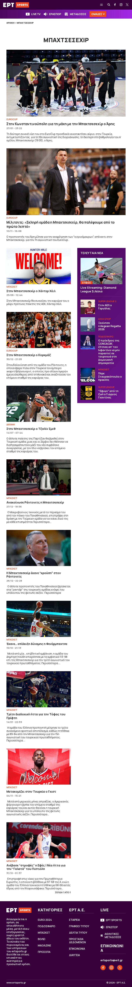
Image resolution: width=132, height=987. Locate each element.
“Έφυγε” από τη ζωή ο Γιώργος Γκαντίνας (108, 394)
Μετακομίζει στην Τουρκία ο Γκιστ (31, 791)
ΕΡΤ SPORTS (114, 920)
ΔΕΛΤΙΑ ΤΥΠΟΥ (78, 932)
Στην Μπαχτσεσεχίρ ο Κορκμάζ (28, 355)
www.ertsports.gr (16, 983)
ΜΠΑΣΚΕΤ (11, 286)
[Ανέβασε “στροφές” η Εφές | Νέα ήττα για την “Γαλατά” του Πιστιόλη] (38, 840)
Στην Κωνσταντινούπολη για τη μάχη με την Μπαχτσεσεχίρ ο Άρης (60, 124)
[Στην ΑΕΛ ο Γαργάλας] (87, 307)
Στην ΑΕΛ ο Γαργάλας (105, 306)
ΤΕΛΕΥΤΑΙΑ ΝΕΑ (91, 253)
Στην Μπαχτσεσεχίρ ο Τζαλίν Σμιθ (31, 429)
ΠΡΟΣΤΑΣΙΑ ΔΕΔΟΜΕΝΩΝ (77, 940)
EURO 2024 (45, 920)
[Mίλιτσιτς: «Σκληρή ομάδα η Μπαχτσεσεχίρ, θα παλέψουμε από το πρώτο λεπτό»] (66, 181)
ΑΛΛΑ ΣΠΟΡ (104, 318)
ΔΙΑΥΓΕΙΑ (74, 955)
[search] (109, 4)
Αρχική (10, 22)
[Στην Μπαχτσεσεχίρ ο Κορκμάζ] (38, 330)
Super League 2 (107, 301)
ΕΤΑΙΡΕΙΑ (74, 920)
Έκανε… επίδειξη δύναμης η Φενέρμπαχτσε (36, 644)
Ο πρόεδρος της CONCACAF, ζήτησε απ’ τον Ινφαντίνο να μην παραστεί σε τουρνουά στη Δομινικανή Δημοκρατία (109, 352)
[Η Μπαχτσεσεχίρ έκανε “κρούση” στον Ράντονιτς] (38, 548)
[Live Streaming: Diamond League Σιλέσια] (101, 271)
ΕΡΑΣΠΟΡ (55, 14)
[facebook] (115, 4)
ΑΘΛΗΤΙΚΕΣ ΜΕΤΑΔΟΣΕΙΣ (113, 935)
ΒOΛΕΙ (41, 939)
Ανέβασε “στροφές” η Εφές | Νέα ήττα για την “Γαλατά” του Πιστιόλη (36, 867)
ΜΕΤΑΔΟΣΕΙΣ (78, 14)
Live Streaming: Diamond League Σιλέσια (98, 289)
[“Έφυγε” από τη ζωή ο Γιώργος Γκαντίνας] (87, 392)
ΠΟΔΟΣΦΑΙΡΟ (105, 336)
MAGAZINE (44, 945)
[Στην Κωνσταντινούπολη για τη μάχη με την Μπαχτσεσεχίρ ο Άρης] (66, 83)
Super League (106, 387)
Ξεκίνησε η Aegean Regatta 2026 (109, 326)
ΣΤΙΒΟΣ (86, 282)
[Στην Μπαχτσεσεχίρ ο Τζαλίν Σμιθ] (38, 404)
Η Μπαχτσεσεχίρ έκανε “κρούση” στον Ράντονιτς (33, 575)
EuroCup (11, 119)
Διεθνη (10, 424)
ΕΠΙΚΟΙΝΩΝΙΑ (77, 948)
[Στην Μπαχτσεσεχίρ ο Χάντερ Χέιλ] (38, 266)
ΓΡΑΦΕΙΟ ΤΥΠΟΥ (79, 926)
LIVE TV (35, 14)
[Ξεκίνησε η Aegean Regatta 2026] (87, 324)
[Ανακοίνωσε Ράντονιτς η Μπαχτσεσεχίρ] (38, 477)
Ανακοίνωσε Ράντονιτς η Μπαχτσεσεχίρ (35, 502)
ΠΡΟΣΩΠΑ (44, 952)
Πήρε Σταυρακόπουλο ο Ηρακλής (110, 377)
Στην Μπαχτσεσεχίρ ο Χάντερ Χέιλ (31, 291)
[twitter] (127, 4)
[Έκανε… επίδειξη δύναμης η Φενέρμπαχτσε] (38, 619)
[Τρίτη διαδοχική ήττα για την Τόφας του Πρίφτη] (38, 689)
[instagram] (121, 4)
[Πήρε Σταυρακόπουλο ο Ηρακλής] (87, 375)
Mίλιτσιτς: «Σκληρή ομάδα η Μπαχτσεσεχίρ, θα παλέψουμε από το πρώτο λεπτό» (60, 224)
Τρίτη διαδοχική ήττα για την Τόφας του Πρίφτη (35, 716)
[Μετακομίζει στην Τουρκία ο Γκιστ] (38, 767)
